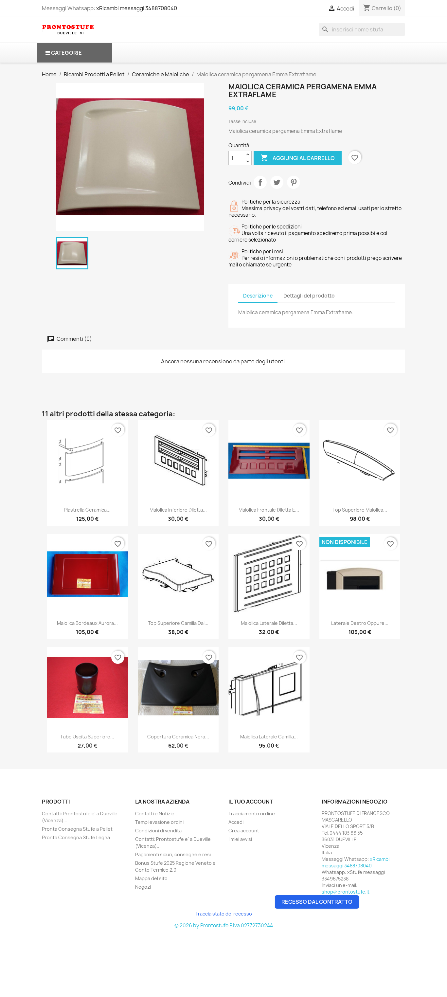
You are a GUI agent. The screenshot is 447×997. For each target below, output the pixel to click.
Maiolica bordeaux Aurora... (87, 623)
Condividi (260, 182)
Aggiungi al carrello (297, 158)
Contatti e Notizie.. (156, 813)
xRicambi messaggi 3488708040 (136, 8)
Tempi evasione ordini (159, 822)
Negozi (143, 887)
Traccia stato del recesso (223, 914)
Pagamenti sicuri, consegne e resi (173, 854)
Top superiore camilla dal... (178, 623)
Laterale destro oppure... (359, 623)
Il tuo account (250, 801)
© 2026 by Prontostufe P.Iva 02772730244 (223, 925)
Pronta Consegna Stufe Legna (76, 837)
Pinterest (293, 182)
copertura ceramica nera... (178, 737)
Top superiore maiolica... (359, 510)
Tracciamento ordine (251, 813)
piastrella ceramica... (87, 510)
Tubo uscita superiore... (87, 737)
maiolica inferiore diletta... (178, 510)
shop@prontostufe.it (345, 892)
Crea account (243, 830)
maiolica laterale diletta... (269, 623)
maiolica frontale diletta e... (269, 510)
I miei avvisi (240, 839)
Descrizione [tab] (258, 295)
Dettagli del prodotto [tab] (309, 295)
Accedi (235, 822)
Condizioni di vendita (158, 830)
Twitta (276, 182)
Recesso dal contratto (316, 901)
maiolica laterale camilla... (269, 737)
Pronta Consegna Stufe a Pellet (77, 829)
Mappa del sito (151, 878)
